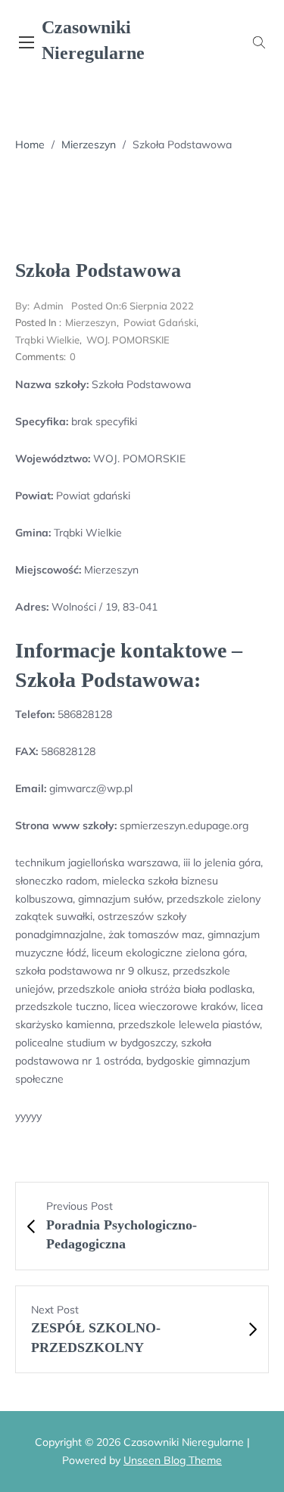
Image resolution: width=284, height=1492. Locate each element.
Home (30, 144)
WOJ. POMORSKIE (128, 340)
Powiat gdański (159, 322)
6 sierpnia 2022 (132, 306)
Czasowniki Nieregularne (93, 40)
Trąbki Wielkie (47, 340)
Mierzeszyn (88, 144)
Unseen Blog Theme (172, 1460)
